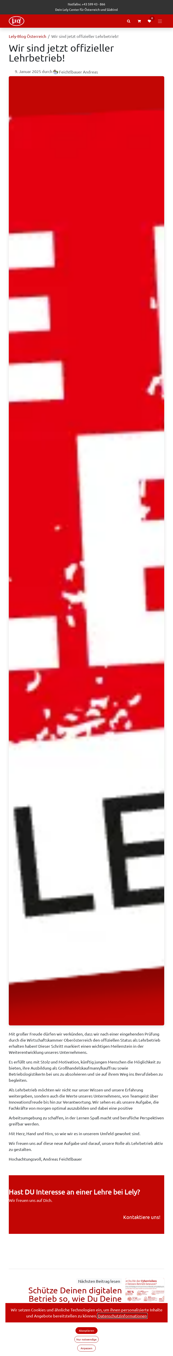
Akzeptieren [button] (86, 1330)
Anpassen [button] (86, 1348)
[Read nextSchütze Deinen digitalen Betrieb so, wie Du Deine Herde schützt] (144, 1295)
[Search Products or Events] (128, 21)
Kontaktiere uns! (141, 1217)
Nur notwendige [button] (86, 1339)
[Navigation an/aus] (160, 20)
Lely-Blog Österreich (27, 36)
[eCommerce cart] (139, 21)
